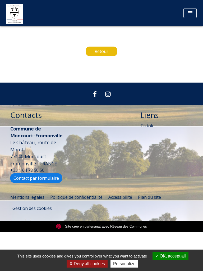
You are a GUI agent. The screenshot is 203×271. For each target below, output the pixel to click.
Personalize (124, 263)
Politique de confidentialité (76, 197)
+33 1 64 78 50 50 (27, 170)
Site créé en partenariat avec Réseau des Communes (105, 226)
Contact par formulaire (36, 178)
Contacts (26, 115)
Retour (101, 51)
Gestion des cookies (32, 208)
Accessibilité (120, 197)
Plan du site (149, 197)
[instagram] (108, 94)
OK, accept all (172, 256)
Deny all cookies (89, 263)
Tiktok (146, 126)
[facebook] (95, 94)
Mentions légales (27, 197)
